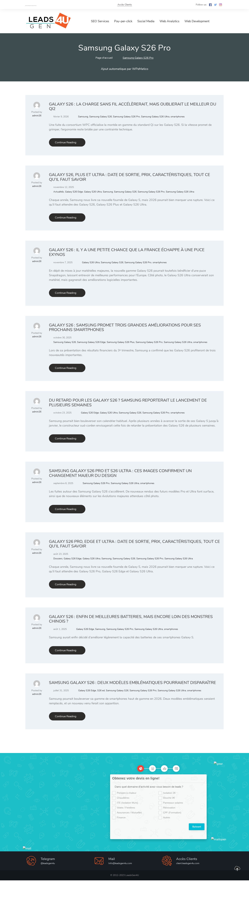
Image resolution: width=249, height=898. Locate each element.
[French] (31, 4)
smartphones (178, 116)
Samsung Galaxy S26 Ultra (155, 116)
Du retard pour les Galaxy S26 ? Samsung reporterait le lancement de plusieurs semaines (128, 403)
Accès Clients (125, 4)
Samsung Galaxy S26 (100, 116)
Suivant (196, 826)
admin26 (36, 115)
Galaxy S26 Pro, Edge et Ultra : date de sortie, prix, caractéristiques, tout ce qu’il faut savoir (134, 544)
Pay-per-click (123, 21)
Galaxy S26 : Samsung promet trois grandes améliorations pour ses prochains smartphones (125, 327)
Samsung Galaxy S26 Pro (126, 116)
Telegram (48, 859)
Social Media (145, 21)
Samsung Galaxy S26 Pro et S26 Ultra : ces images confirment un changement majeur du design (120, 473)
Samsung (83, 116)
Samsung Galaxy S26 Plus (120, 342)
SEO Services (100, 21)
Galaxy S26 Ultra (93, 191)
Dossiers (58, 558)
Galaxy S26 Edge (74, 191)
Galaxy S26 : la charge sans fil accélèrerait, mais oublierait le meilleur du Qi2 (132, 106)
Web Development (196, 21)
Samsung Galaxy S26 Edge (91, 342)
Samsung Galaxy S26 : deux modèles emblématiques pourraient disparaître (132, 682)
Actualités (58, 191)
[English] (27, 4)
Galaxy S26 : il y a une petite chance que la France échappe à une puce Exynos (126, 252)
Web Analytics (169, 21)
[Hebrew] (34, 4)
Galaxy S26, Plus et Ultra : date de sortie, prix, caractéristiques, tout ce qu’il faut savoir (129, 177)
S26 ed (101, 690)
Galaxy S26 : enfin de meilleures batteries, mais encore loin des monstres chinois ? (131, 619)
